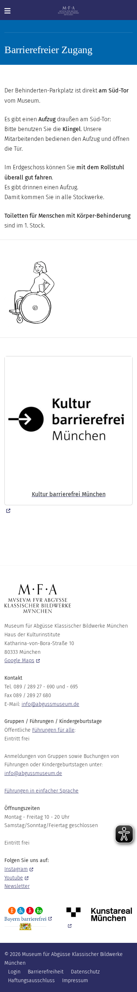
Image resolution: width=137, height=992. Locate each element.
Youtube (13, 878)
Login (14, 972)
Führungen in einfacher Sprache (41, 791)
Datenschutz (85, 972)
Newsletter (17, 886)
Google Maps (19, 660)
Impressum (75, 980)
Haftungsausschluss (31, 980)
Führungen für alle (53, 730)
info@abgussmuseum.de (50, 704)
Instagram (16, 869)
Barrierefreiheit (46, 972)
